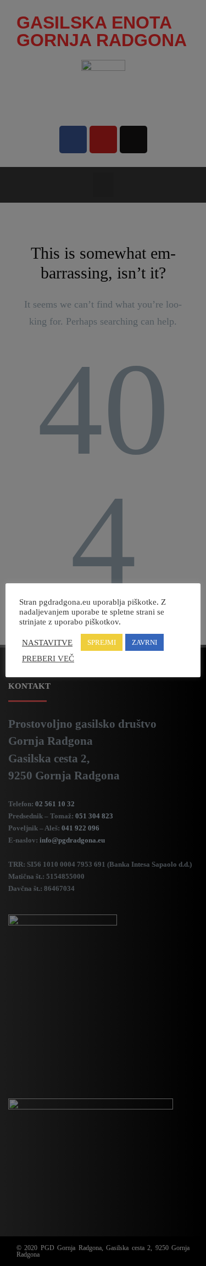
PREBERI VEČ (48, 658)
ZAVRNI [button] (144, 642)
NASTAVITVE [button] (47, 642)
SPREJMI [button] (101, 642)
